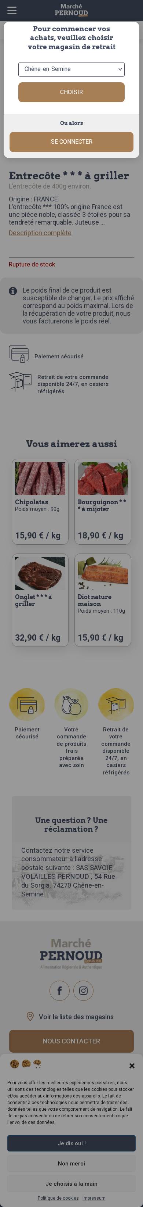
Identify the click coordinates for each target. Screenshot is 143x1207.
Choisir (71, 92)
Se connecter (71, 141)
